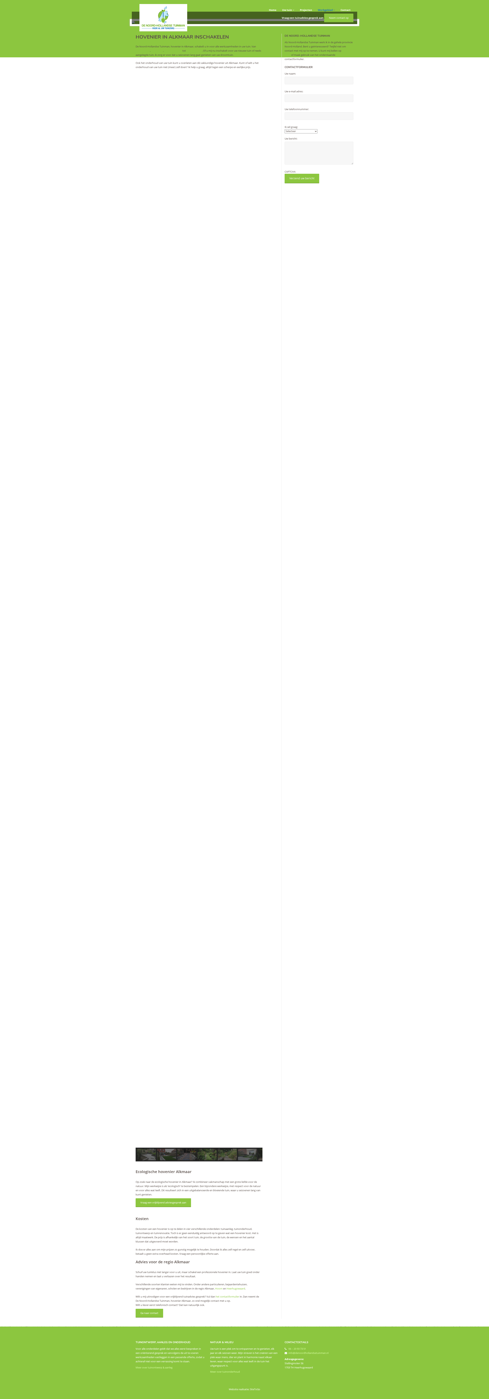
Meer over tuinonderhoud (225, 1371)
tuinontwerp (143, 50)
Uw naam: (290, 73)
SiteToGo (255, 1389)
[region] (199, 617)
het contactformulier (227, 1296)
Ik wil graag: (291, 127)
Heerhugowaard (236, 1288)
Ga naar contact (149, 1313)
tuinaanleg (157, 50)
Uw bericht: (291, 138)
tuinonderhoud (173, 50)
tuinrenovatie (194, 50)
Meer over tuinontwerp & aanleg (154, 1367)
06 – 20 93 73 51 (297, 1348)
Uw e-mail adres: (294, 91)
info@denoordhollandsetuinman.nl (308, 1353)
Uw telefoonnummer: (297, 109)
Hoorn (219, 1288)
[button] (199, 1138)
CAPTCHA (290, 171)
